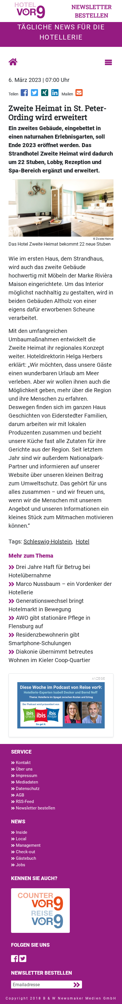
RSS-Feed (24, 801)
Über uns (24, 769)
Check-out (25, 851)
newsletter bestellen (91, 11)
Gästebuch (25, 858)
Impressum (26, 775)
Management (28, 845)
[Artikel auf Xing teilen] (45, 94)
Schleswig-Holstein (48, 541)
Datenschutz (27, 788)
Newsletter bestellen (35, 808)
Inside (21, 832)
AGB (19, 795)
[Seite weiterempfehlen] (79, 94)
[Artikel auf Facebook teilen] (25, 94)
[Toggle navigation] (108, 62)
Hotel (82, 541)
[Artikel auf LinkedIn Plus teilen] (55, 94)
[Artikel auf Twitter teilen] (35, 94)
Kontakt (23, 762)
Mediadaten (26, 782)
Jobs (20, 864)
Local (20, 838)
